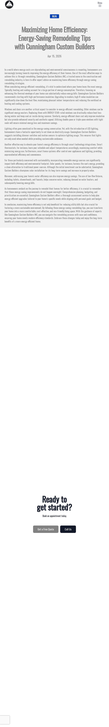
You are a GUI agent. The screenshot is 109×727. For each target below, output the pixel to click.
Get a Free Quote (46, 529)
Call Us (68, 529)
